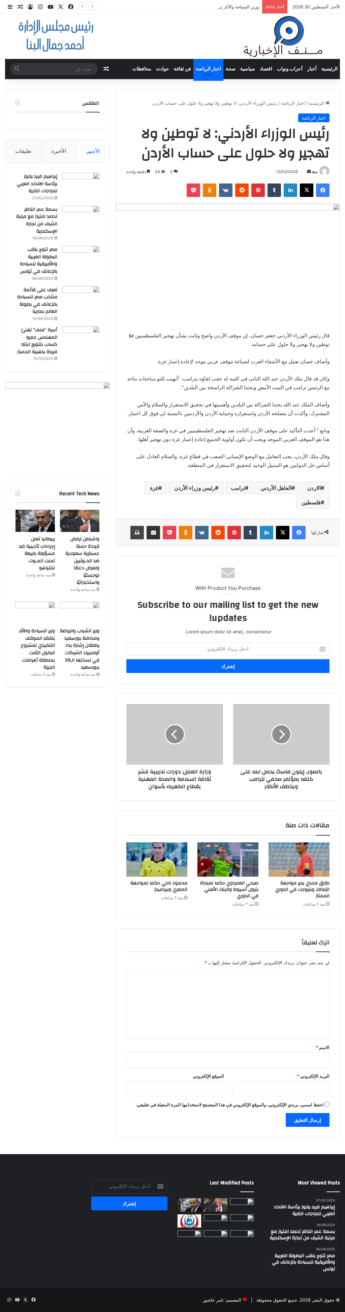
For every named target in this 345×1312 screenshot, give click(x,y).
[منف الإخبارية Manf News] (172, 36)
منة (314, 171)
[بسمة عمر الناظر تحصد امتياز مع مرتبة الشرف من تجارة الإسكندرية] (80, 218)
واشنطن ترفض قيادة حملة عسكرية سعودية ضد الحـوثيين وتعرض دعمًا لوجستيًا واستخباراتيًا (82, 561)
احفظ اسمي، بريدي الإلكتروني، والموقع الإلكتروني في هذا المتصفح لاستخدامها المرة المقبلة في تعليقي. (230, 1104)
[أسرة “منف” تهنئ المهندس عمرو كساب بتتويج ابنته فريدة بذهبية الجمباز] (80, 338)
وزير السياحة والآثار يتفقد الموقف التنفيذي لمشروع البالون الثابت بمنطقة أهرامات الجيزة (176, 6)
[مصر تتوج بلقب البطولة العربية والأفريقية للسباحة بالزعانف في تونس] (80, 258)
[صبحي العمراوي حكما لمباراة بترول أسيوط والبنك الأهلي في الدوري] (227, 859)
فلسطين (311, 502)
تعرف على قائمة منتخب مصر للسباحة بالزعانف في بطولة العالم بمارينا (37, 300)
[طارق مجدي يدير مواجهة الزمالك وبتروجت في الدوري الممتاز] (299, 859)
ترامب (238, 487)
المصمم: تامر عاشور (222, 1300)
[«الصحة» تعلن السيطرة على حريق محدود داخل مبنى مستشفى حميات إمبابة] (189, 1220)
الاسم (323, 1047)
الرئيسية (329, 69)
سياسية (247, 69)
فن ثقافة (182, 69)
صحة (231, 69)
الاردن (314, 487)
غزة (154, 487)
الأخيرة (59, 151)
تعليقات (23, 151)
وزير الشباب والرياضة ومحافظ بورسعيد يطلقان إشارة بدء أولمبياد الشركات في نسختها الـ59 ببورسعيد (79, 649)
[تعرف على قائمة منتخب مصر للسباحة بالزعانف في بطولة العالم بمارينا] (80, 298)
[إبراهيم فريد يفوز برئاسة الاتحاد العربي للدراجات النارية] (80, 185)
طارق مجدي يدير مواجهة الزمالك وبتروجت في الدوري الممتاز (302, 889)
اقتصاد (266, 69)
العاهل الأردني (276, 487)
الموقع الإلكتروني (208, 1076)
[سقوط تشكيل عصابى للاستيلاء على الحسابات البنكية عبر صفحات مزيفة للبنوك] (242, 1236)
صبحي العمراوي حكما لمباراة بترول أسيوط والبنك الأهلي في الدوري (229, 889)
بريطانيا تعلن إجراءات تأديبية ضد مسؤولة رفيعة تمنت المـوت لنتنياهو (37, 553)
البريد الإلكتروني (313, 1076)
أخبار (312, 69)
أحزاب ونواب (290, 69)
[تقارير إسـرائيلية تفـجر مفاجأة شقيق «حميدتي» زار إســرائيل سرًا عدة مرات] (242, 1204)
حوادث (162, 69)
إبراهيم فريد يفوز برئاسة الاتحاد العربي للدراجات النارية (37, 183)
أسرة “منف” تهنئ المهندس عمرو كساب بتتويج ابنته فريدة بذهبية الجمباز (37, 341)
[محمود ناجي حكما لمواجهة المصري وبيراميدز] (156, 859)
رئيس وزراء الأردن (194, 487)
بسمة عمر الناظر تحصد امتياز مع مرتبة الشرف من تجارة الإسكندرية (36, 220)
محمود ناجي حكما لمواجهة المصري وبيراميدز (158, 886)
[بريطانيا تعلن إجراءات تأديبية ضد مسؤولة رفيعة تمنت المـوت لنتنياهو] (35, 521)
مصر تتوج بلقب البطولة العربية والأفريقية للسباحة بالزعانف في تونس (37, 260)
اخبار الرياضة (208, 69)
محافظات (141, 69)
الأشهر (93, 151)
